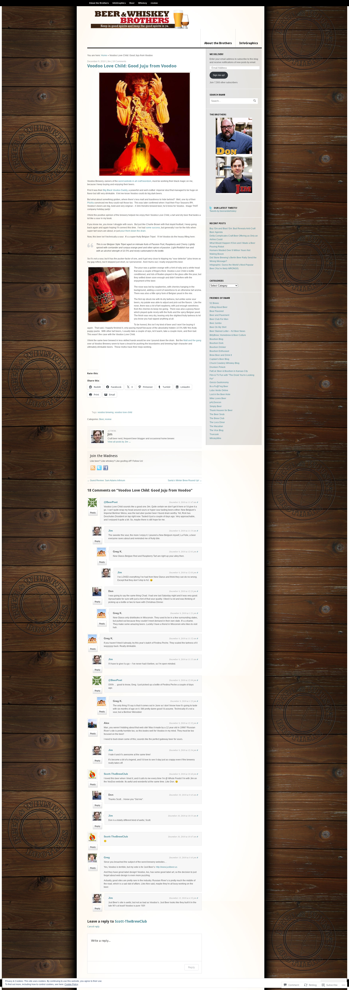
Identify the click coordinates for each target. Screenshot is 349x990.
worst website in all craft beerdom (134, 181)
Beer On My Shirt (218, 327)
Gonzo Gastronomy (219, 382)
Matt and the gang (192, 340)
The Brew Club (217, 418)
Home (104, 55)
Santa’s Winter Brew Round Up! (185, 480)
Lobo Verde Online (219, 390)
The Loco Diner (217, 422)
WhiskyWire (215, 438)
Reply (93, 513)
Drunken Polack (217, 367)
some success (153, 227)
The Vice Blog (216, 430)
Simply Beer (216, 406)
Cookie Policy (71, 984)
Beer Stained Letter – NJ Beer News (227, 331)
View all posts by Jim (119, 442)
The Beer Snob (217, 414)
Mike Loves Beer (218, 398)
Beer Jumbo (216, 323)
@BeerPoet (111, 502)
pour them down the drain (133, 231)
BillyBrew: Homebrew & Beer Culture (228, 335)
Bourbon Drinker (218, 347)
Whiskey (142, 3)
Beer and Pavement (219, 315)
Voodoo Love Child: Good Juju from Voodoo (131, 65)
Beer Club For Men (219, 319)
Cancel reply (93, 926)
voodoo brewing (106, 412)
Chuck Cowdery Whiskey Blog (224, 363)
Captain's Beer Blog (219, 359)
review (154, 3)
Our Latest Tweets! (225, 208)
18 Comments (119, 61)
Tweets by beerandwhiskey (223, 211)
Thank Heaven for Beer (221, 410)
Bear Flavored (217, 311)
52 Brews (214, 303)
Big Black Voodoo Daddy (115, 190)
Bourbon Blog (216, 339)
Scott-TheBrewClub (116, 773)
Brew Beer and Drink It (221, 355)
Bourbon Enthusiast (219, 351)
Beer (132, 3)
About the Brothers (99, 3)
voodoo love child (123, 412)
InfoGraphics (119, 3)
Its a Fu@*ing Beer (219, 386)
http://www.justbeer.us (166, 867)
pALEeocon (215, 402)
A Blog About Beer (218, 307)
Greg (107, 857)
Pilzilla (90, 202)
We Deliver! (216, 54)
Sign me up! (219, 75)
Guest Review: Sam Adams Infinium (106, 480)
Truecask (214, 434)
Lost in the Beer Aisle (220, 394)
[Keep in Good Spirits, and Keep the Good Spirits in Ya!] (140, 19)
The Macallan (216, 426)
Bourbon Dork (216, 343)
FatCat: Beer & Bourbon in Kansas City (229, 371)
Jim (109, 61)
